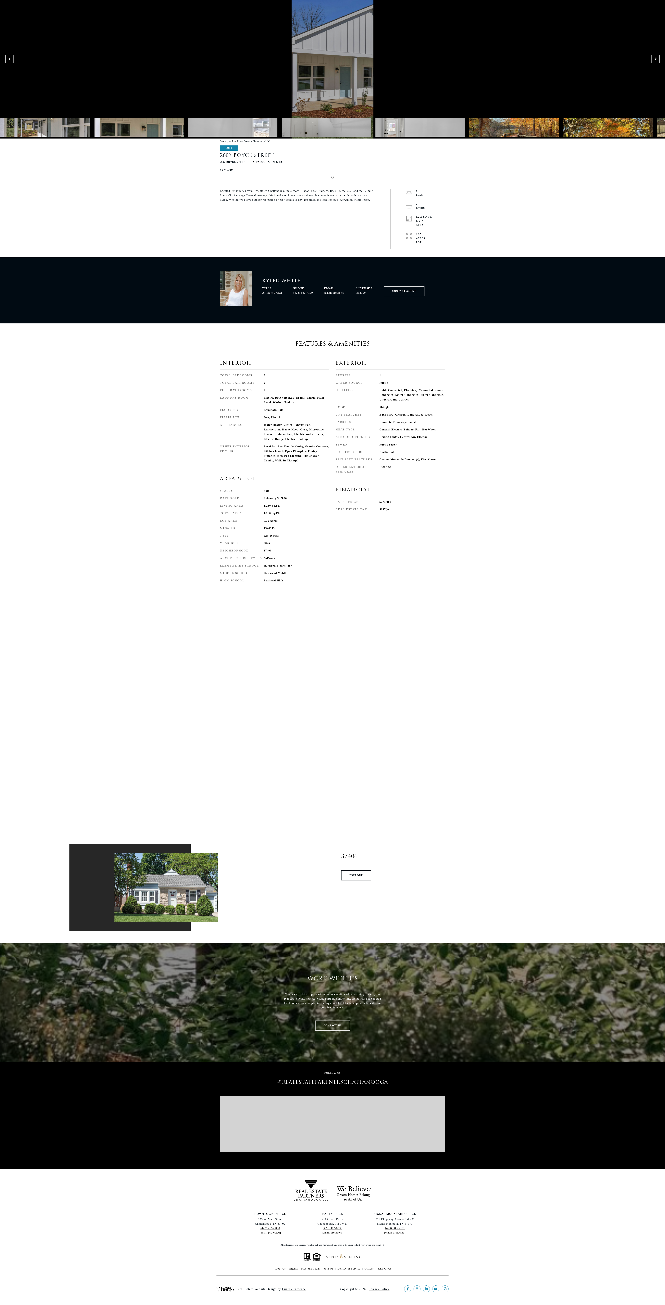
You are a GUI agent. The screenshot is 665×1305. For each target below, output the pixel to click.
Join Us (328, 1268)
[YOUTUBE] (435, 1288)
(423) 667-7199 (303, 292)
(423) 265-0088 (270, 1228)
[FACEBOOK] (407, 1288)
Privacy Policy (379, 1289)
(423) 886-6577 (395, 1228)
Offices (369, 1268)
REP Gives (385, 1268)
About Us (280, 1268)
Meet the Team (310, 1268)
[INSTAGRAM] (417, 1288)
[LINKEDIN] (426, 1288)
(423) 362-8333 (332, 1228)
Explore (356, 875)
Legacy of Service (349, 1268)
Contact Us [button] (332, 1025)
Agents (293, 1268)
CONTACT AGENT (404, 291)
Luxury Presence (294, 1289)
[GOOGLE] (445, 1288)
